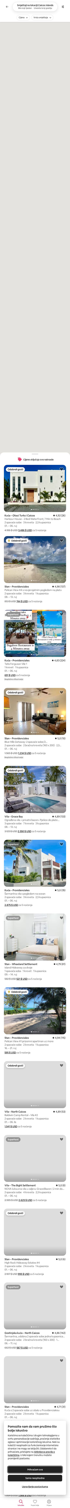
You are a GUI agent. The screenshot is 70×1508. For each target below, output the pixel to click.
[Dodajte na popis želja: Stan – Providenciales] (61, 540)
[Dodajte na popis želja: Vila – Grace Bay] (61, 770)
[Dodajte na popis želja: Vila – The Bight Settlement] (61, 1139)
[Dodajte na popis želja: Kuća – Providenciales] (61, 614)
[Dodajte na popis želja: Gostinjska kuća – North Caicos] (61, 1286)
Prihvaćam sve (35, 1469)
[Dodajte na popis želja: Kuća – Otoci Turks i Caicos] (61, 469)
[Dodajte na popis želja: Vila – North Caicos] (61, 1065)
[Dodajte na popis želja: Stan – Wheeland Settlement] (61, 917)
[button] (25, 530)
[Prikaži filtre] (63, 6)
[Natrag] (7, 6)
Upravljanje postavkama (35, 1486)
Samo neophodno (35, 1478)
